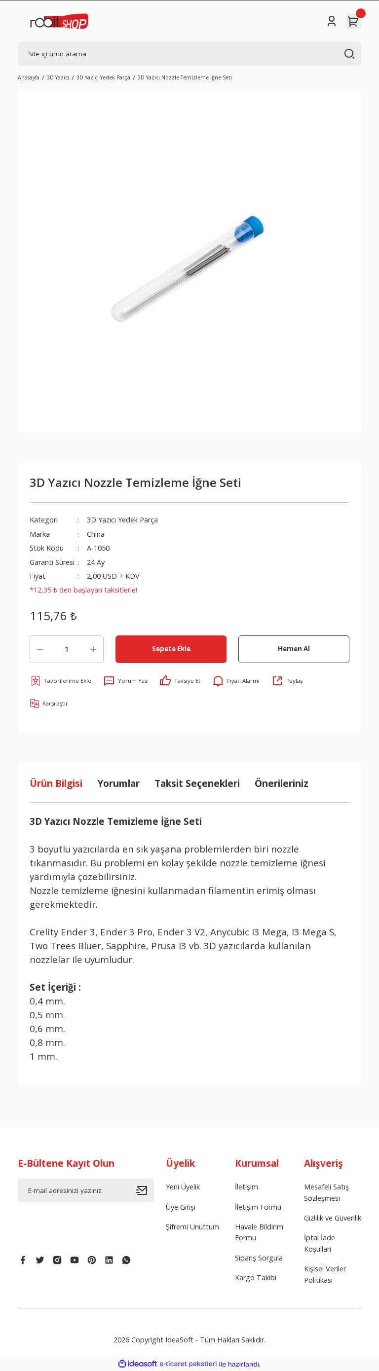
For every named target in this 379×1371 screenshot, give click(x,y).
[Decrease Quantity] (40, 649)
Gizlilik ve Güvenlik (332, 1218)
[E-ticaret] (188, 1364)
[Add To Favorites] (60, 681)
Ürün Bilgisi (56, 783)
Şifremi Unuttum (192, 1226)
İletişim (246, 1186)
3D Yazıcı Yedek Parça (122, 519)
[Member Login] (332, 21)
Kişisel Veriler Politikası (325, 1274)
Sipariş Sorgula (259, 1257)
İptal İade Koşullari (319, 1243)
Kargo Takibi (255, 1277)
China (96, 534)
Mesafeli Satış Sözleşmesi (326, 1192)
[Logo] (59, 21)
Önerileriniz (281, 783)
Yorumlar (118, 783)
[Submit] (145, 1190)
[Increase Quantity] (93, 649)
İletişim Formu (258, 1207)
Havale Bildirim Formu (259, 1232)
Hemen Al (294, 648)
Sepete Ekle (171, 648)
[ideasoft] (137, 1364)
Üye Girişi (180, 1207)
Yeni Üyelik (183, 1186)
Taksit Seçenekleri (197, 783)
